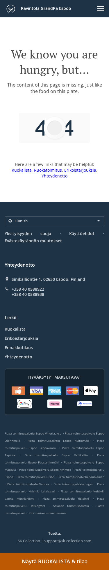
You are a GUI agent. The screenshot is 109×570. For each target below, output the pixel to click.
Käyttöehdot (81, 233)
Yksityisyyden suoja (28, 233)
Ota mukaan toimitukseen (47, 513)
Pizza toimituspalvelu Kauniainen (81, 477)
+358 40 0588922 (28, 289)
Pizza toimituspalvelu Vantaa (28, 484)
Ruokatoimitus (48, 170)
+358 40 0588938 (28, 294)
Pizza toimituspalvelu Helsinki (65, 498)
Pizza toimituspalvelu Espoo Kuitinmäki (58, 441)
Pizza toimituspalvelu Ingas (73, 484)
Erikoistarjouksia (80, 170)
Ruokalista (22, 170)
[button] (100, 8)
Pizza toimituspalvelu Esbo (35, 477)
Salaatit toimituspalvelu (72, 506)
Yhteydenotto (54, 176)
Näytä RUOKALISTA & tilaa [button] (54, 561)
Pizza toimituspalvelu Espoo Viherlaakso (33, 433)
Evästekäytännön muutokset (33, 240)
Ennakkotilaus (19, 347)
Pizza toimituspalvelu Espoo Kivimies (45, 470)
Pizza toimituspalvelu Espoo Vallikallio (55, 455)
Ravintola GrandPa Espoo (45, 8)
